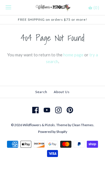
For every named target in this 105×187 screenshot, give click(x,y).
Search (41, 92)
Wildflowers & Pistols (39, 125)
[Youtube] (47, 110)
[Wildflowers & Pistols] (52, 7)
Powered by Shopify (52, 132)
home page (73, 54)
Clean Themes (83, 125)
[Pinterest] (70, 110)
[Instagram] (58, 110)
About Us (62, 92)
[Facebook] (35, 110)
